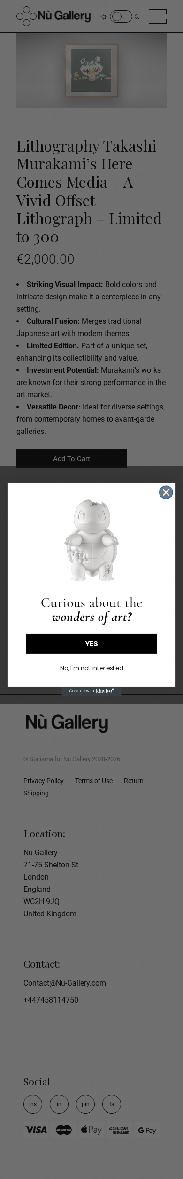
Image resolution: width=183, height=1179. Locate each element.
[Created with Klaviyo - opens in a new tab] (91, 691)
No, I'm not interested (91, 668)
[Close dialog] (166, 492)
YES (92, 644)
